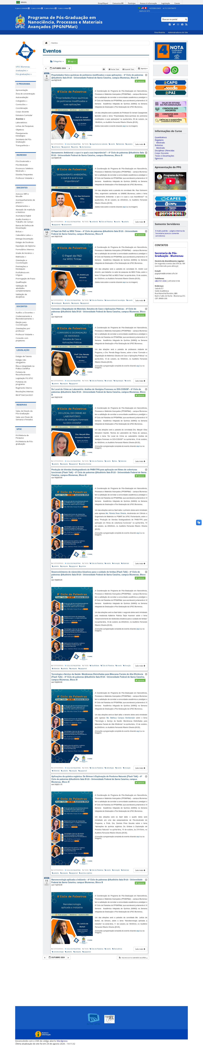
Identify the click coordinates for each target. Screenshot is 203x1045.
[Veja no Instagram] (182, 24)
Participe (131, 3)
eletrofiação (110, 768)
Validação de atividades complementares (23, 288)
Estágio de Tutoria (23, 356)
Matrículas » (21, 256)
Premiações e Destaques (22, 267)
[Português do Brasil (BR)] (139, 8)
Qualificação (21, 282)
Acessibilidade (155, 8)
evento (112, 144)
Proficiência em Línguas (22, 273)
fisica (115, 461)
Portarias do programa (21, 383)
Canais (177, 3)
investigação (58, 303)
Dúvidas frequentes (24, 174)
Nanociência (118, 949)
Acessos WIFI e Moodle (22, 195)
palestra (129, 144)
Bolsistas (159, 145)
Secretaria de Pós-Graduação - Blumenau (169, 254)
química (75, 147)
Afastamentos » (23, 206)
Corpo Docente (162, 153)
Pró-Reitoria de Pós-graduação (24, 442)
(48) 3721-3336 (160, 281)
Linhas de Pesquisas (25, 126)
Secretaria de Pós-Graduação (24, 140)
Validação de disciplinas (21, 295)
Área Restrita (159, 32)
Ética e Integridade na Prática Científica (25, 367)
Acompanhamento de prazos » (25, 201)
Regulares (159, 140)
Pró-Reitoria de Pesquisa (22, 436)
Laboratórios (21, 122)
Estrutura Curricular (24, 115)
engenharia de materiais (99, 144)
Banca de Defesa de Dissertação (25, 226)
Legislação (165, 3)
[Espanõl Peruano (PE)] (145, 8)
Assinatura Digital (23, 215)
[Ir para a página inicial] (45, 43)
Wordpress (62, 1040)
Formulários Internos (25, 249)
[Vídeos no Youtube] (178, 24)
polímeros (57, 147)
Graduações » (22, 70)
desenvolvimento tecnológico (115, 300)
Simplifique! (103, 3)
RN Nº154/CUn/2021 (24, 395)
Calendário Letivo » (24, 235)
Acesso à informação (148, 3)
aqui (124, 126)
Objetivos (20, 129)
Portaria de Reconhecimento (23, 373)
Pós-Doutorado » (23, 161)
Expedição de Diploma (25, 246)
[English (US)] (142, 8)
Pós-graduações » (23, 74)
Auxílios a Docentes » (25, 312)
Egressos (159, 158)
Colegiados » (21, 101)
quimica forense (86, 464)
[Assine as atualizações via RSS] (186, 24)
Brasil (24, 2)
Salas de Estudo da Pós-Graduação (24, 412)
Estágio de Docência (24, 242)
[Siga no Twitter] (174, 24)
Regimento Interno (24, 388)
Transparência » (23, 145)
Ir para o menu (36, 8)
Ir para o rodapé (64, 8)
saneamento (67, 224)
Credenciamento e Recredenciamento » (25, 317)
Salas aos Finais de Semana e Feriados (24, 418)
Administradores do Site (178, 32)
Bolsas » (19, 231)
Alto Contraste (169, 8)
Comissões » (21, 104)
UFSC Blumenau (23, 66)
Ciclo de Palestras (73, 144)
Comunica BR (118, 3)
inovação (117, 563)
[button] (133, 957)
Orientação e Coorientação (22, 261)
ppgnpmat (66, 147)
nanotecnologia (59, 952)
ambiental (94, 222)
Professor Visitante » (25, 178)
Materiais (121, 144)
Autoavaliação (22, 97)
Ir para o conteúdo (22, 8)
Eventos (55, 43)
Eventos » (20, 119)
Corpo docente (22, 111)
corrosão (109, 381)
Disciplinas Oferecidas (164, 150)
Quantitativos (161, 137)
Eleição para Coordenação (22, 323)
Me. (116, 513)
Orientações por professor (23, 329)
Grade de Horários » (25, 253)
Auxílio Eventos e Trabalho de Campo (24, 220)
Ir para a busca (50, 8)
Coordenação (22, 108)
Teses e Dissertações (164, 155)
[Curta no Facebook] (170, 24)
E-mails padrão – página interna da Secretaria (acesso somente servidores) (170, 233)
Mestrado (160, 142)
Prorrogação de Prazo (25, 278)
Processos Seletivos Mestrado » (24, 169)
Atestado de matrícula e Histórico (25, 210)
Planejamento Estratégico (22, 134)
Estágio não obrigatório (21, 361)
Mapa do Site (144, 11)
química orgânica (86, 873)
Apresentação (22, 90)
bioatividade (95, 665)
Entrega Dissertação (24, 238)
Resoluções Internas (24, 391)
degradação (119, 381)
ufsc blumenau (86, 147)
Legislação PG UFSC (24, 378)
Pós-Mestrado (22, 165)
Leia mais (139, 144)
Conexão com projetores (22, 339)
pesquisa (76, 303)
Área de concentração (25, 93)
